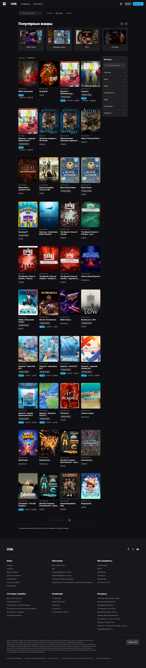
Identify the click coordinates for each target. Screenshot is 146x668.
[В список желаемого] (35, 63)
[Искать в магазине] (20, 13)
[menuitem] (49, 13)
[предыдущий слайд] (121, 23)
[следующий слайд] (126, 23)
